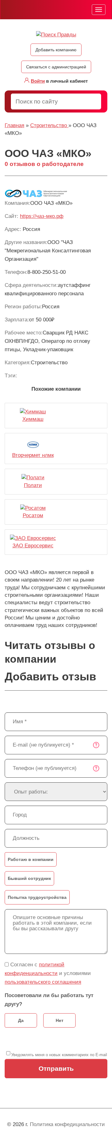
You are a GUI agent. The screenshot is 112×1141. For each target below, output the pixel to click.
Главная (14, 125)
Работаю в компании (31, 859)
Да (21, 1020)
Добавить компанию (56, 49)
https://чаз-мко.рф (41, 216)
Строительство (49, 125)
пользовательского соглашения (43, 982)
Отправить (56, 1068)
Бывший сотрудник (29, 878)
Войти (38, 81)
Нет (59, 1020)
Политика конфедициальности (67, 1124)
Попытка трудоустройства (37, 897)
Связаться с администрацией (56, 66)
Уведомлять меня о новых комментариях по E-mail (59, 1054)
